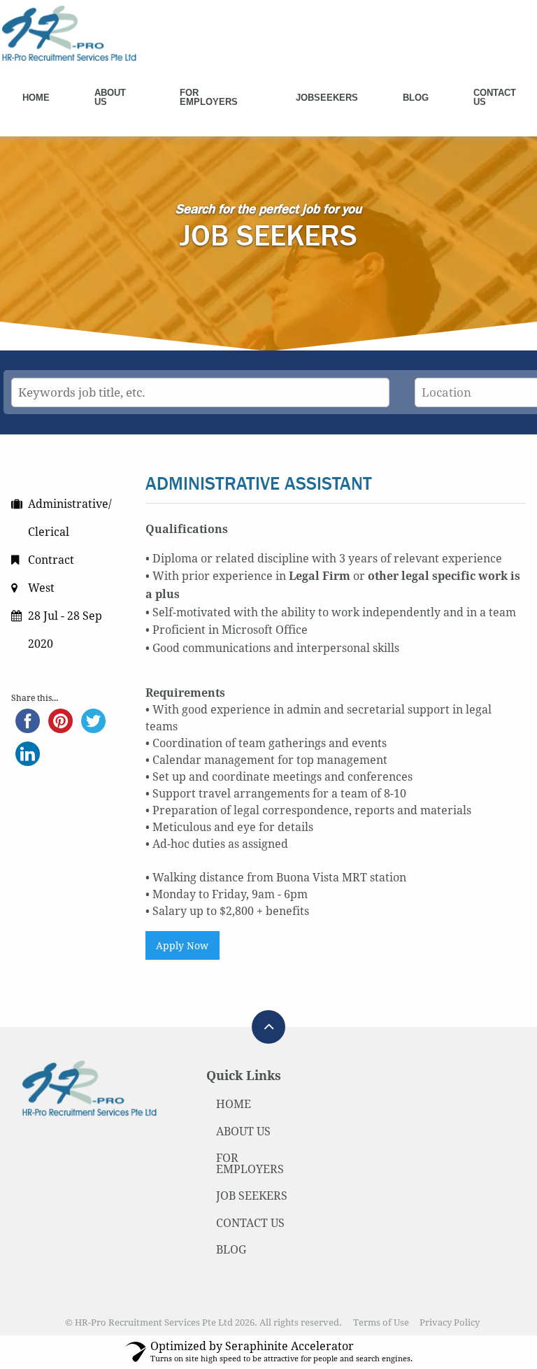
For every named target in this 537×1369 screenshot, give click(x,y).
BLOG (231, 1249)
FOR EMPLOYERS (250, 1163)
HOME (233, 1104)
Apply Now (182, 945)
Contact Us (494, 97)
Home (36, 97)
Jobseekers (327, 97)
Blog (416, 97)
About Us (110, 97)
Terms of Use (381, 1322)
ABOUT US (243, 1131)
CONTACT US (250, 1223)
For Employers (209, 97)
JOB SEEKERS (251, 1196)
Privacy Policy (450, 1322)
